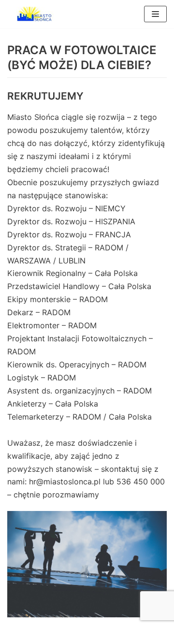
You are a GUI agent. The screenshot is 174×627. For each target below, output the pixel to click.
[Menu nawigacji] (155, 14)
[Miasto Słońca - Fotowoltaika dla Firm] (36, 14)
